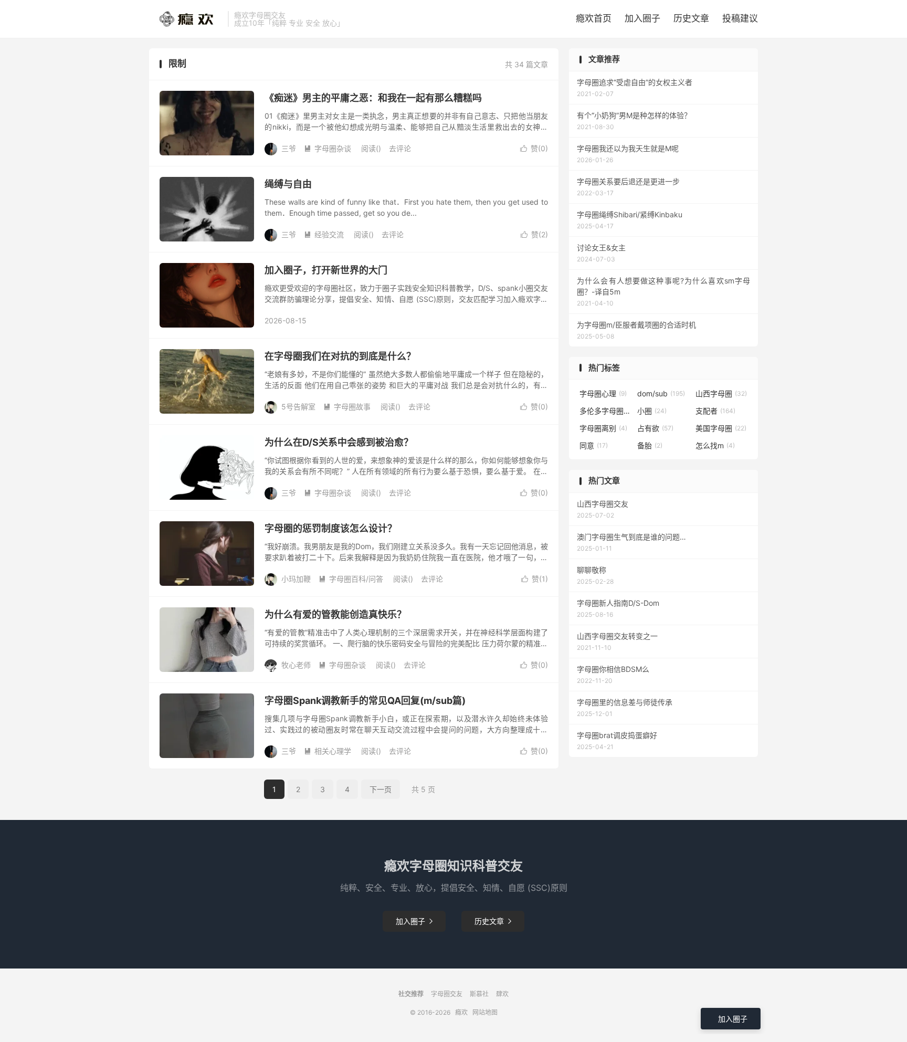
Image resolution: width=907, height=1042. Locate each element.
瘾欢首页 (593, 18)
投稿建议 (740, 18)
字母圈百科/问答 (351, 578)
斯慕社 (479, 994)
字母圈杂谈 (327, 148)
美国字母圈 (720, 428)
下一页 (381, 789)
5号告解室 (298, 406)
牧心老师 (296, 664)
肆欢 (502, 994)
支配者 (715, 410)
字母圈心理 (603, 393)
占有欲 (655, 428)
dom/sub (661, 393)
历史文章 (691, 18)
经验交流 (324, 234)
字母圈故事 (347, 406)
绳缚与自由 (288, 184)
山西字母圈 (721, 393)
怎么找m (715, 445)
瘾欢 (461, 1012)
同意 (593, 445)
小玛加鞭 (296, 578)
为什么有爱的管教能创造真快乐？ (335, 614)
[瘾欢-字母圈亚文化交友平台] (186, 18)
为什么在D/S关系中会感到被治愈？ (339, 442)
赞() (534, 148)
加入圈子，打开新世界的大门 (326, 270)
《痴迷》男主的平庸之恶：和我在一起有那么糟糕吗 (373, 97)
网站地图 (485, 1012)
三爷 (288, 148)
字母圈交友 (446, 994)
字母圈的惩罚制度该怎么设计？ (331, 528)
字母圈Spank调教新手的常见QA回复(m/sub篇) (365, 700)
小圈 (652, 410)
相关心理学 (327, 750)
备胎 (649, 445)
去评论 (400, 148)
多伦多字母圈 (605, 410)
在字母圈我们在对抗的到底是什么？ (340, 356)
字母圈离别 (603, 428)
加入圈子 (642, 18)
